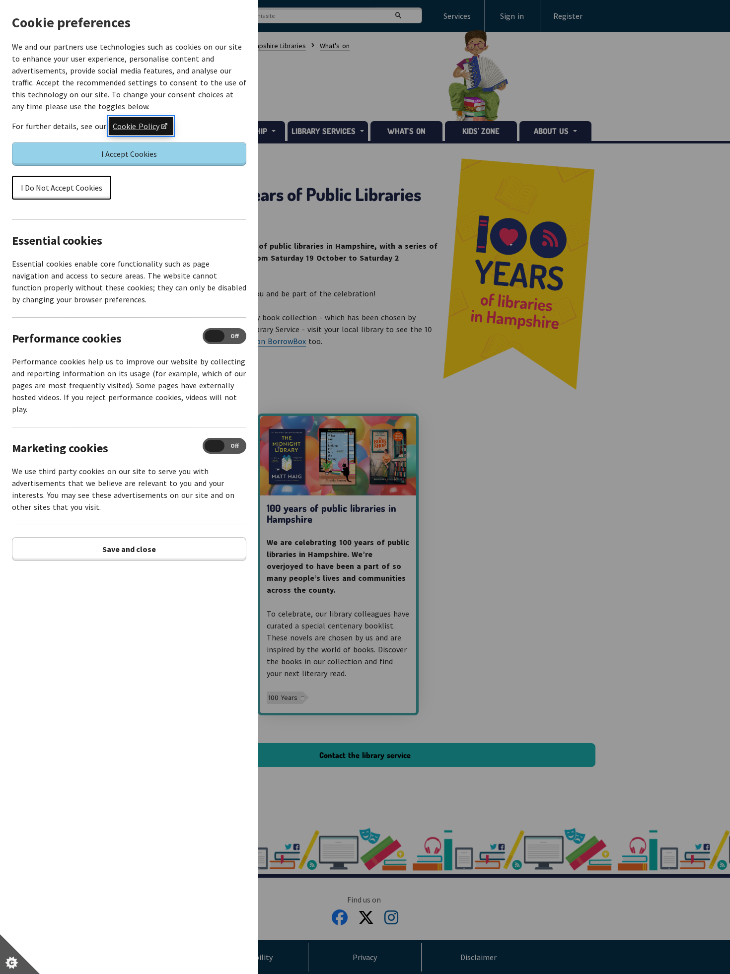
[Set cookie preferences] (20, 954)
